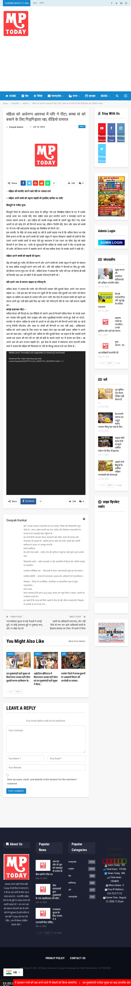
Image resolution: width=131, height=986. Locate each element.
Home (12, 95)
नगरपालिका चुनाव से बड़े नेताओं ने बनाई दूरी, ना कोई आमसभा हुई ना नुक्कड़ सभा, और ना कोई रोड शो (24, 625)
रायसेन (71, 869)
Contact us (77, 958)
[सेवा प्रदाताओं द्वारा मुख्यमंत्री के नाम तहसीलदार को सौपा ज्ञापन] (43, 889)
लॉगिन (41, 3)
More (104, 95)
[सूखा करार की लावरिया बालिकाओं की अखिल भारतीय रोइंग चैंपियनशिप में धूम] (105, 273)
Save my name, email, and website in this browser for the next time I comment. (42, 781)
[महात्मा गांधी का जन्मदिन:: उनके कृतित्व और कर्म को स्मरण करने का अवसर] (105, 321)
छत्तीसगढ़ (72, 883)
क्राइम (92, 95)
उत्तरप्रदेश (72, 896)
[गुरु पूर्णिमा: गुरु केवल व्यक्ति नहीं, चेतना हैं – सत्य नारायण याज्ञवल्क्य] (105, 393)
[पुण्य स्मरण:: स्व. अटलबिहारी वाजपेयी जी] (105, 345)
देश (26, 95)
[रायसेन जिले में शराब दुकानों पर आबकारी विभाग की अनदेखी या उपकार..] (73, 660)
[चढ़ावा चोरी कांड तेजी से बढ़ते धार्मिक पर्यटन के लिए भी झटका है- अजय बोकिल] (105, 441)
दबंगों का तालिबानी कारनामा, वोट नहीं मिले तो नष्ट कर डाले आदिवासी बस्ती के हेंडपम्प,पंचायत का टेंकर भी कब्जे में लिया (67, 625)
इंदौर (64, 654)
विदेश (39, 95)
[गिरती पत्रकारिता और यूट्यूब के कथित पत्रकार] (105, 297)
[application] (45, 423)
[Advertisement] (65, 61)
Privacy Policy (55, 958)
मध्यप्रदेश (56, 95)
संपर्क (35, 3)
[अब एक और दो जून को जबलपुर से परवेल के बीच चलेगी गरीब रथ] (43, 865)
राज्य (75, 95)
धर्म (69, 890)
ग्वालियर (81, 126)
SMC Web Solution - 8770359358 (95, 968)
